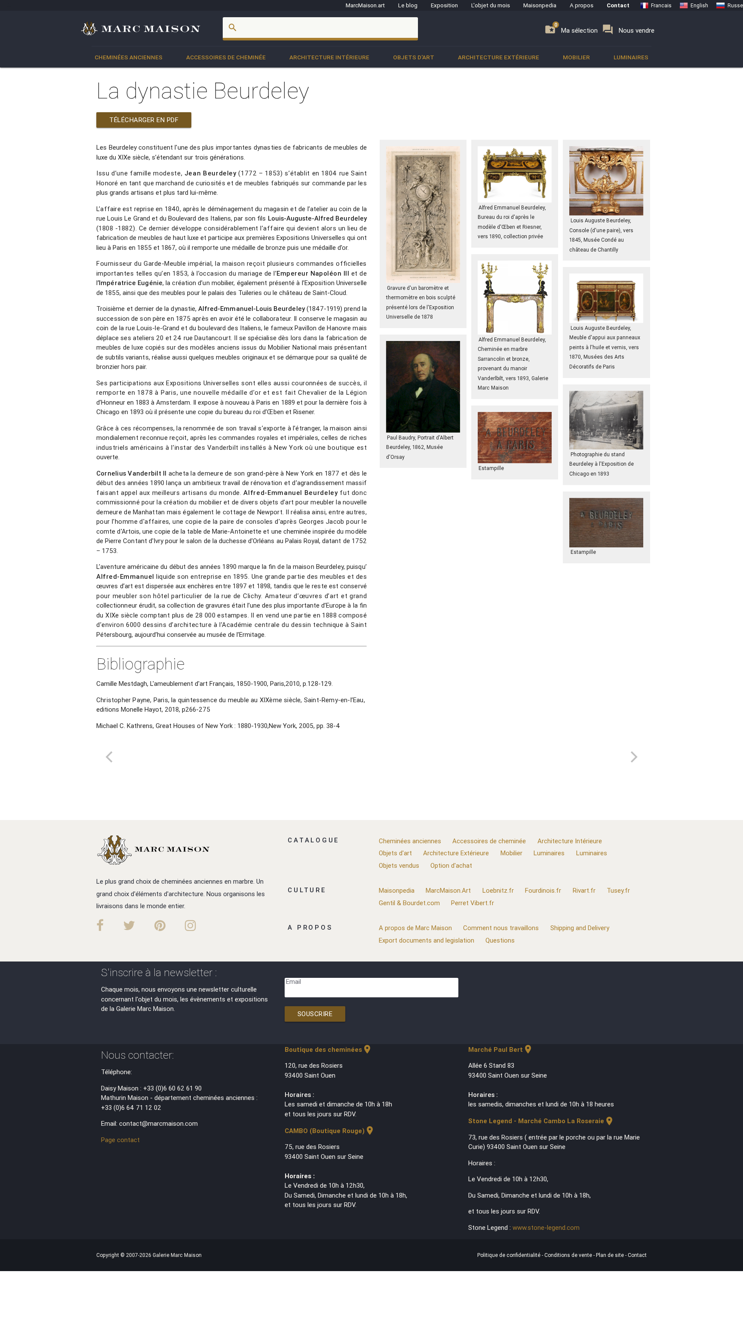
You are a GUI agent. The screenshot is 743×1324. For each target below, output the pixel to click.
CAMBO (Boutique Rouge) (330, 1131)
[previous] (110, 756)
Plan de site (610, 1255)
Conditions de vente (568, 1255)
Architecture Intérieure (329, 57)
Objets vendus (399, 865)
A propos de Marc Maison (415, 928)
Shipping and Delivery (579, 928)
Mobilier (576, 57)
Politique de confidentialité (509, 1255)
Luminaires (631, 57)
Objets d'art (413, 57)
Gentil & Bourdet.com (409, 903)
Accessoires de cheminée (226, 57)
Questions (500, 940)
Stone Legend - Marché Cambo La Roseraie (541, 1121)
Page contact (120, 1140)
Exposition (444, 5)
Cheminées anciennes (129, 57)
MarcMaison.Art (448, 890)
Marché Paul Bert (500, 1049)
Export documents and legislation (426, 940)
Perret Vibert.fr (472, 903)
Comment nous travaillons (501, 928)
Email (293, 981)
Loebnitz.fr (498, 890)
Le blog (408, 5)
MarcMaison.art (365, 5)
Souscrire (315, 1014)
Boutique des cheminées (328, 1049)
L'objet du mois (490, 5)
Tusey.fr (618, 890)
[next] (632, 756)
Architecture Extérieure (498, 57)
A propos (581, 5)
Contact (618, 5)
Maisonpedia (539, 5)
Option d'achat (451, 865)
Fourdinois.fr (543, 890)
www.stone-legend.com (546, 1227)
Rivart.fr (584, 890)
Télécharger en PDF (143, 120)
